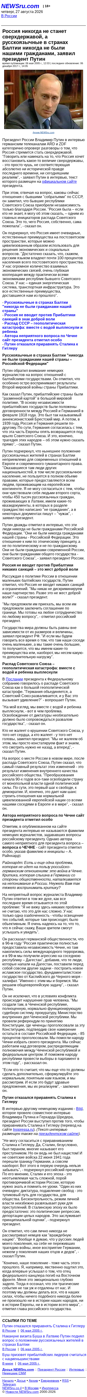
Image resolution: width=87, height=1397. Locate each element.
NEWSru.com (20, 6)
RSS (65, 1380)
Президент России (51, 1369)
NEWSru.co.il (12, 1388)
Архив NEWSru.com (43, 132)
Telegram (9, 1384)
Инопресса (50, 1388)
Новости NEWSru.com (22, 1392)
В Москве (32, 1388)
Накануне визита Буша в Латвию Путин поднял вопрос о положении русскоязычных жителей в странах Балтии (43, 1340)
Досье (21, 1380)
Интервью (76, 1369)
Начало (8, 1380)
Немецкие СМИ (14, 1373)
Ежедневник (50, 1380)
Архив (33, 1380)
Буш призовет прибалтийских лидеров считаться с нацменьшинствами (44, 1357)
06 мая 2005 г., (32, 1330)
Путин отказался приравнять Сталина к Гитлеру (43, 1326)
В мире (7, 1363)
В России (9, 16)
